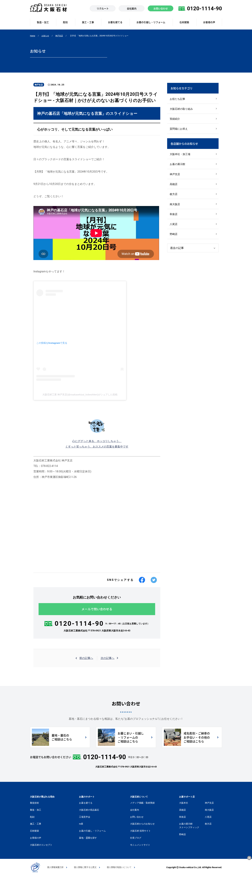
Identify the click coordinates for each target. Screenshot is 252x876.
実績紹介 (175, 118)
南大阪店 (175, 204)
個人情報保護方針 (55, 867)
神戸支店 (59, 36)
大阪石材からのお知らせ (142, 823)
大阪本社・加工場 (180, 154)
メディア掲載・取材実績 (142, 803)
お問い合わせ (136, 817)
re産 (81, 823)
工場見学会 (84, 817)
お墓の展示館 (177, 164)
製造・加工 (35, 810)
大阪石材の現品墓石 (89, 810)
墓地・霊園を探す (88, 838)
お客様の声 (35, 838)
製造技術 (34, 803)
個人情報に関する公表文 (85, 867)
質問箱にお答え (179, 128)
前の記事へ (86, 658)
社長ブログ (135, 838)
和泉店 (173, 214)
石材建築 (34, 831)
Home (32, 36)
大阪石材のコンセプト (41, 845)
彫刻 (32, 817)
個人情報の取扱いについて (119, 867)
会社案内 (134, 810)
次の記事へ (107, 658)
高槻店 (173, 184)
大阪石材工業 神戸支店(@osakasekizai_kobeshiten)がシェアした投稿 (79, 394)
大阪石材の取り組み (181, 108)
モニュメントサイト (140, 845)
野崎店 (173, 234)
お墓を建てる (85, 803)
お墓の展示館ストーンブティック (189, 825)
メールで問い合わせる (96, 609)
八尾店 (173, 224)
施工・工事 (35, 823)
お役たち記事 (177, 99)
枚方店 (173, 194)
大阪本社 (183, 803)
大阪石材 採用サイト (140, 831)
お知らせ (45, 36)
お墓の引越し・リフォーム (92, 831)
